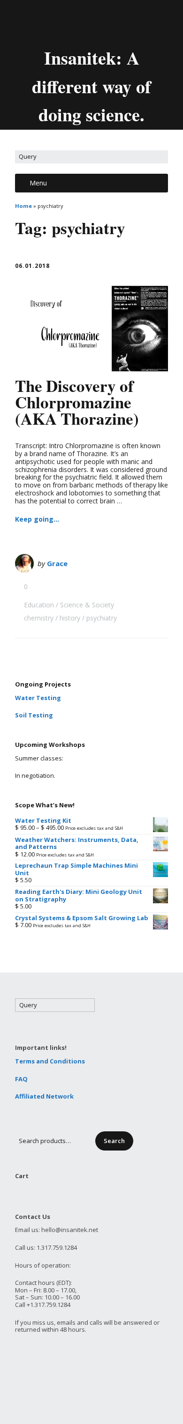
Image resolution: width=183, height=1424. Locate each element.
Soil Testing (34, 715)
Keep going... (37, 519)
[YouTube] (101, 22)
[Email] (52, 22)
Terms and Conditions (50, 1061)
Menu (38, 182)
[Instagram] (132, 22)
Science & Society (87, 604)
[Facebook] (85, 22)
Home (23, 205)
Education (39, 604)
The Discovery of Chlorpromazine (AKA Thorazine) (77, 402)
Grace (57, 563)
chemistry (38, 617)
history (70, 617)
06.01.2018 (32, 266)
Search (114, 1140)
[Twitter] (69, 22)
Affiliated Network (44, 1096)
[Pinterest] (116, 22)
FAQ (21, 1079)
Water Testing (38, 698)
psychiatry (101, 617)
